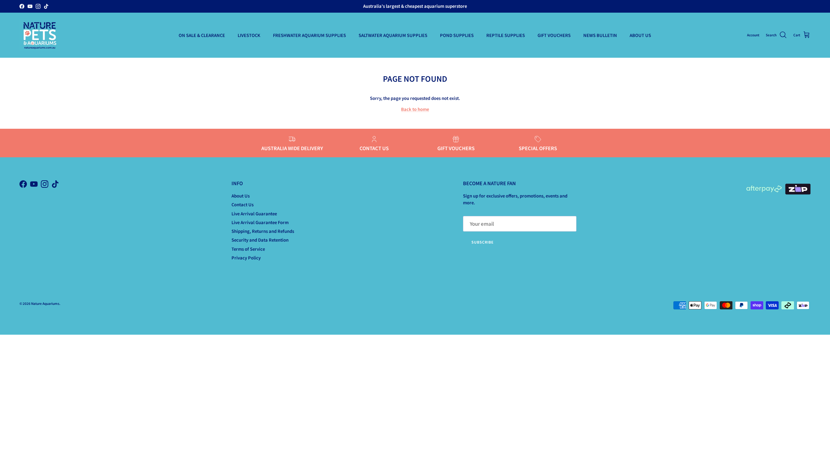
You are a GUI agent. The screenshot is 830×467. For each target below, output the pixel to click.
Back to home (415, 109)
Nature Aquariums (45, 303)
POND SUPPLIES (457, 35)
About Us (240, 196)
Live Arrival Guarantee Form (260, 222)
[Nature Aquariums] (39, 35)
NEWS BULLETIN (600, 35)
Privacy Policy (246, 258)
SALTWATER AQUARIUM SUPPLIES (393, 35)
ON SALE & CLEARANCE (202, 35)
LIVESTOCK (249, 35)
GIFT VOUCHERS (554, 35)
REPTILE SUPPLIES (505, 35)
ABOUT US (640, 35)
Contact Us (242, 204)
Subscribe (482, 242)
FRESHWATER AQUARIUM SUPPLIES (309, 35)
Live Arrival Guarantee (254, 213)
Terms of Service (248, 249)
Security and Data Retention (260, 240)
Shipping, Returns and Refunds (262, 231)
